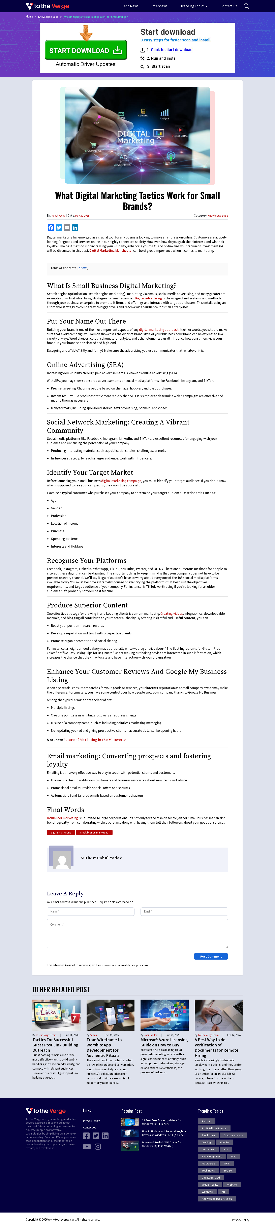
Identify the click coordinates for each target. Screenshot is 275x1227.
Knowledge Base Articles (217, 1198)
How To (224, 1142)
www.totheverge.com (61, 1219)
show (83, 268)
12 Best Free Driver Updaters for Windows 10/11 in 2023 (161, 1122)
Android (206, 1121)
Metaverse (208, 1163)
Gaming (206, 1142)
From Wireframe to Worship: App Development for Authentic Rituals (104, 1047)
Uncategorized (211, 1177)
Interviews (159, 6)
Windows (207, 1191)
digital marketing (61, 832)
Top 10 (228, 1170)
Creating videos (171, 613)
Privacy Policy (91, 1120)
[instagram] (98, 1146)
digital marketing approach (159, 329)
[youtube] (87, 1146)
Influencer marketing (62, 818)
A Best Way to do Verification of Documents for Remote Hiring (216, 1047)
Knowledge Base (48, 16)
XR (223, 1191)
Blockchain (208, 1135)
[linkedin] (105, 1135)
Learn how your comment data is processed (122, 965)
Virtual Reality (210, 1184)
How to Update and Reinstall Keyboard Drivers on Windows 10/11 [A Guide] (165, 1133)
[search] (246, 6)
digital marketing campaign (121, 481)
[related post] (56, 1015)
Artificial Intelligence (214, 1128)
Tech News (130, 6)
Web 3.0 (232, 1184)
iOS (226, 1149)
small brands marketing (94, 832)
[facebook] (86, 1135)
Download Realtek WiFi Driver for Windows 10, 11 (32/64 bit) (161, 1144)
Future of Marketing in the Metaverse (94, 740)
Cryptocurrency (233, 1135)
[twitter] (96, 1135)
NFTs (227, 1163)
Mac (233, 1156)
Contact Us (229, 6)
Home (29, 16)
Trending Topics (192, 6)
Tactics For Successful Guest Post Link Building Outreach (55, 1045)
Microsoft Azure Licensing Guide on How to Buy (164, 1042)
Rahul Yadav (58, 215)
